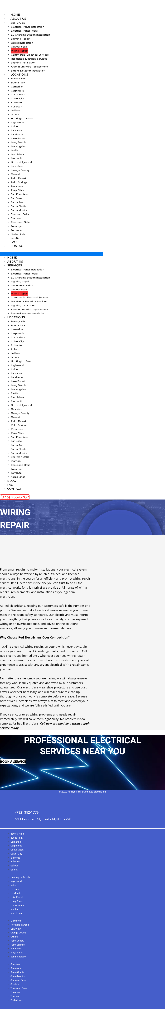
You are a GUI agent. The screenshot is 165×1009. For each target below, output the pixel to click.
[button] (51, 254)
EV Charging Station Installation (30, 34)
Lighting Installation (23, 62)
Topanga (16, 226)
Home (15, 14)
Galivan (15, 110)
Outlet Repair (19, 46)
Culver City (17, 98)
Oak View (17, 166)
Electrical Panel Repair (24, 30)
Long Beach (18, 142)
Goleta (15, 114)
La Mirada (17, 134)
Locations (19, 74)
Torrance (16, 230)
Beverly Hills (18, 78)
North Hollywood (21, 162)
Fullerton (16, 106)
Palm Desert (18, 178)
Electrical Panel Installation (27, 26)
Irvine (14, 126)
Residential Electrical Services (29, 58)
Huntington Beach (22, 118)
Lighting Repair (20, 38)
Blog (14, 238)
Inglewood (17, 122)
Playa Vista (17, 190)
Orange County (20, 170)
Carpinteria (17, 90)
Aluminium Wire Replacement (29, 66)
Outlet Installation (22, 42)
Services (17, 22)
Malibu (15, 150)
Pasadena (17, 186)
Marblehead (18, 154)
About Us (18, 18)
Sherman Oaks (20, 214)
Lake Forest (18, 138)
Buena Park (18, 82)
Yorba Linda (18, 234)
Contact (17, 246)
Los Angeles (18, 146)
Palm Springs (19, 182)
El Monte (16, 102)
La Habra (16, 130)
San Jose (16, 198)
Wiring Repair (19, 50)
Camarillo (17, 86)
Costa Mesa (18, 94)
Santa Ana (17, 202)
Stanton (16, 218)
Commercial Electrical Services (30, 54)
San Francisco (19, 194)
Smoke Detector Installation (28, 70)
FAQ (13, 242)
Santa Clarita (18, 206)
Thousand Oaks (20, 222)
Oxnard (15, 174)
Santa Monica (19, 210)
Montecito (17, 158)
